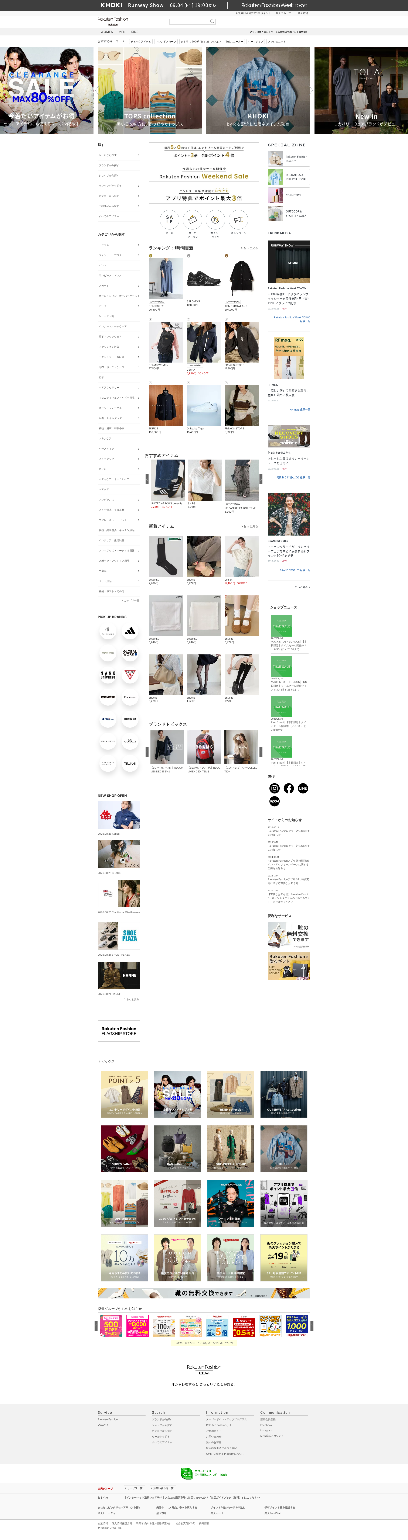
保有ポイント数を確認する (280, 1507)
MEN (122, 32)
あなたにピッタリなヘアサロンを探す (119, 1507)
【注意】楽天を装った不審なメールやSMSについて (204, 1343)
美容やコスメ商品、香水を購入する (176, 1507)
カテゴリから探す (109, 195)
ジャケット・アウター (111, 255)
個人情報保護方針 (122, 1523)
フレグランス (106, 499)
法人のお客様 (213, 1442)
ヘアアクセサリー (109, 387)
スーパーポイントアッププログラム (226, 1419)
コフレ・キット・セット (113, 520)
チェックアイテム (141, 41)
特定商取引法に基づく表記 (221, 1448)
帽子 (101, 377)
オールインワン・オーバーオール (118, 295)
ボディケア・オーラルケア (114, 479)
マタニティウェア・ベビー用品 (117, 397)
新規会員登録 (268, 1419)
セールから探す (108, 155)
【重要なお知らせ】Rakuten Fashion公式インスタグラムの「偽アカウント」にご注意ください (289, 898)
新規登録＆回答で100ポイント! (253, 13)
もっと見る (132, 999)
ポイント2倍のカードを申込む (228, 1507)
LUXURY (103, 1424)
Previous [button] (98, 90)
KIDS (135, 32)
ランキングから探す (110, 185)
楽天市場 (303, 13)
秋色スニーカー (234, 41)
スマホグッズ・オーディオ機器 (117, 550)
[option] (150, 90)
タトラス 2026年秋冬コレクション (201, 41)
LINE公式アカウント (272, 1435)
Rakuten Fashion (131, 22)
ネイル (102, 469)
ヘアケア (104, 489)
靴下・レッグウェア (110, 336)
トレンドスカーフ (166, 41)
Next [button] (310, 90)
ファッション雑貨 (109, 346)
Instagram (266, 1430)
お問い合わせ (213, 1436)
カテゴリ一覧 (131, 600)
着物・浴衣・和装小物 (111, 428)
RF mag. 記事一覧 (300, 409)
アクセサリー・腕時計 (111, 357)
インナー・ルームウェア (113, 326)
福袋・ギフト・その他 (111, 591)
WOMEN (107, 32)
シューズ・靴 (106, 316)
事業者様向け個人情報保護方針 (154, 1523)
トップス (104, 244)
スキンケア (105, 438)
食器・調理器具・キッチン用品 (117, 530)
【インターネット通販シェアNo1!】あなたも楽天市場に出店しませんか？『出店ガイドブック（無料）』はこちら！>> (192, 1497)
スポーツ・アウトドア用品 (114, 560)
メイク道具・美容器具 (111, 509)
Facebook (266, 1425)
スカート (104, 285)
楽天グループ (283, 13)
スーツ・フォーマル (110, 407)
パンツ (102, 265)
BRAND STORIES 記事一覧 (295, 570)
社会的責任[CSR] (185, 1523)
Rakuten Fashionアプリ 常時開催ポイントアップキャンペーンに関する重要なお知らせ (288, 864)
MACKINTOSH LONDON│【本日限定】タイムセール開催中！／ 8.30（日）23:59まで (289, 645)
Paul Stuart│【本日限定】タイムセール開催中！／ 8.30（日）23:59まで (289, 726)
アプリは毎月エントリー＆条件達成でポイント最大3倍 (278, 31)
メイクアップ (106, 458)
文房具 (102, 570)
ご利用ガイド (213, 1430)
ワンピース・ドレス (110, 275)
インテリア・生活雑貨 (111, 540)
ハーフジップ (255, 41)
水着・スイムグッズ (110, 418)
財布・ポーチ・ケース (111, 367)
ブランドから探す (109, 165)
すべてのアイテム (109, 216)
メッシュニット (277, 41)
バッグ (102, 306)
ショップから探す (109, 175)
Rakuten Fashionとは (218, 1425)
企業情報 (103, 1523)
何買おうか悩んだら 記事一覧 (293, 477)
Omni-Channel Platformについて (225, 1453)
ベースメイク (106, 448)
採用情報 (204, 1523)
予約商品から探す (109, 206)
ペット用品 (105, 581)
